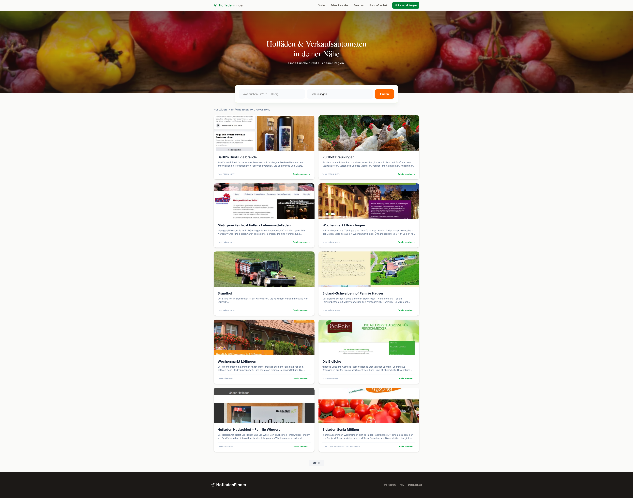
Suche (321, 5)
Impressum (389, 484)
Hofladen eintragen (406, 5)
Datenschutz (415, 484)
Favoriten (358, 5)
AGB (402, 484)
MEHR (316, 463)
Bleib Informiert (378, 5)
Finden (384, 94)
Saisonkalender (339, 5)
